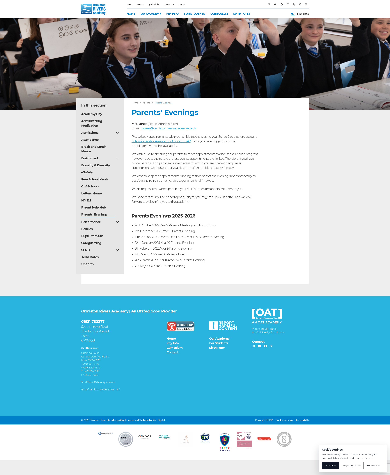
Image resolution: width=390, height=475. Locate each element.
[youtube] (275, 4)
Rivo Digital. (158, 420)
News (130, 4)
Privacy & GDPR (264, 420)
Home (131, 13)
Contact (172, 352)
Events (140, 4)
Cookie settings (284, 420)
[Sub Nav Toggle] (117, 132)
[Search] (306, 4)
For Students (194, 13)
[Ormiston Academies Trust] (267, 315)
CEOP (181, 4)
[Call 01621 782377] (294, 4)
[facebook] (282, 4)
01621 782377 (92, 321)
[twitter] (288, 4)
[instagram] (269, 4)
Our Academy (151, 13)
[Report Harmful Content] (223, 325)
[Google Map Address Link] (300, 4)
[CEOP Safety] (181, 326)
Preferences (372, 465)
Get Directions (89, 348)
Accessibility (302, 420)
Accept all (330, 465)
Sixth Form (241, 13)
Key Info (172, 13)
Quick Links (153, 4)
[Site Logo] (95, 9)
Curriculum (219, 13)
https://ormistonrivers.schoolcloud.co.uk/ (161, 141)
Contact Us (169, 4)
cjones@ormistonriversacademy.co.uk (168, 128)
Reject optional (352, 465)
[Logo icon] (106, 433)
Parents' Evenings (163, 102)
